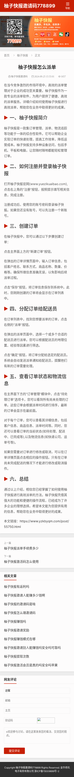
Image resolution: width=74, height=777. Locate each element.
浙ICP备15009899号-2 (46, 771)
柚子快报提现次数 (16, 656)
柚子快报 (22, 55)
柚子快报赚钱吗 (15, 621)
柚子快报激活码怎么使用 (21, 562)
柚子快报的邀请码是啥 (20, 604)
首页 (6, 55)
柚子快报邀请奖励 (16, 630)
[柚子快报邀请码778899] (37, 31)
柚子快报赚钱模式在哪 (20, 639)
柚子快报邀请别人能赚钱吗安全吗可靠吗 (32, 648)
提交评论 (14, 750)
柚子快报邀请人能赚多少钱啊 (24, 595)
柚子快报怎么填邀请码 (20, 613)
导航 (67, 6)
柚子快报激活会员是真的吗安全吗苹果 (31, 665)
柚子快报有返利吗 (16, 587)
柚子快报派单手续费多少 (21, 548)
